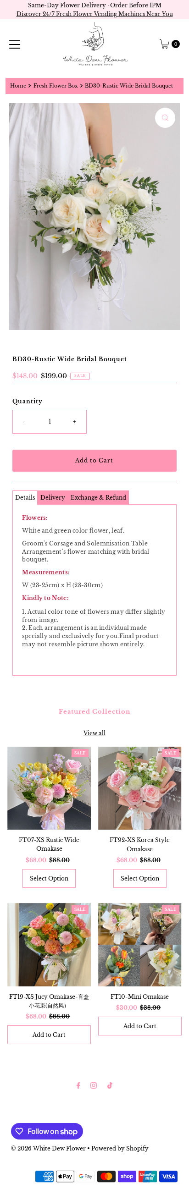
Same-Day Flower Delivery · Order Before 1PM (94, 5)
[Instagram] (93, 1085)
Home (18, 86)
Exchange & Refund (98, 497)
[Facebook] (78, 1085)
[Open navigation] (14, 44)
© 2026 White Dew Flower (48, 1148)
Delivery (52, 497)
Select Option (49, 878)
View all (94, 733)
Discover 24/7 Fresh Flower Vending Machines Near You (95, 14)
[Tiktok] (109, 1085)
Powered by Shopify (120, 1148)
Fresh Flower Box (55, 86)
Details (25, 497)
